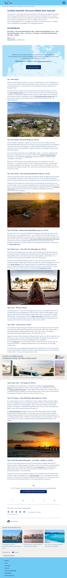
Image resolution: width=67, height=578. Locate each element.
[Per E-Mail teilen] (54, 500)
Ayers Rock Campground (44, 268)
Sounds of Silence (15, 264)
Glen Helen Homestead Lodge (47, 155)
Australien (16, 552)
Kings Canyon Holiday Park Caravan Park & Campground (44, 238)
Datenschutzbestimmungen (45, 61)
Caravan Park (28, 156)
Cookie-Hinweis (7, 565)
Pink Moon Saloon (34, 475)
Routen (7, 6)
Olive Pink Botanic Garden (16, 92)
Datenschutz (7, 568)
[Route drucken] (8, 522)
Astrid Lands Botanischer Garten (17, 389)
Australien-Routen (13, 6)
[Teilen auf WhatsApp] (33, 500)
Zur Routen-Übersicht (9, 555)
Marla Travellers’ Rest (37, 316)
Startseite (4, 6)
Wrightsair (15, 341)
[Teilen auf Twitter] (23, 500)
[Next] (61, 367)
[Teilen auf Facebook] (12, 500)
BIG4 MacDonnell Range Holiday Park (44, 96)
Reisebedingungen (8, 573)
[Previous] (5, 367)
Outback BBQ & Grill (14, 244)
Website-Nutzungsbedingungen (10, 570)
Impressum (7, 560)
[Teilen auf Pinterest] (44, 500)
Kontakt (6, 563)
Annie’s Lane (41, 467)
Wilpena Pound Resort (15, 411)
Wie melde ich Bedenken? (9, 575)
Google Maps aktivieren (33, 67)
